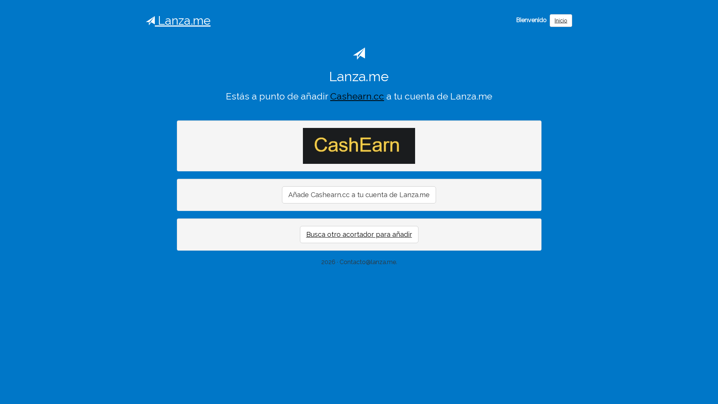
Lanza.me (183, 20)
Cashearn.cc (357, 96)
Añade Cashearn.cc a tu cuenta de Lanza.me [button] (359, 195)
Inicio (561, 21)
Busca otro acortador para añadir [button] (359, 234)
